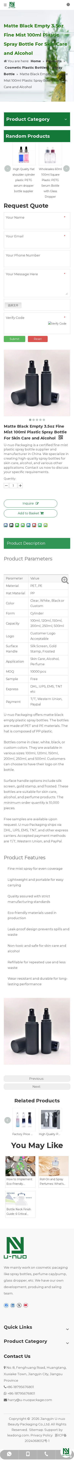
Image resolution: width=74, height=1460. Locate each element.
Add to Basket (28, 513)
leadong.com (18, 1435)
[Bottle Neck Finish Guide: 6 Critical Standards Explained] (20, 1198)
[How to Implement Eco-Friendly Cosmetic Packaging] (20, 1166)
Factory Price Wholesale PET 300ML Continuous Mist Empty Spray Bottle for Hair (23, 1134)
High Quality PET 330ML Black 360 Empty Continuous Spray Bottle (50, 1134)
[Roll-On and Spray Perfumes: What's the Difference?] (53, 1166)
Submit (14, 339)
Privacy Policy (42, 1435)
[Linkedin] (12, 1305)
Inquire (28, 503)
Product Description (26, 543)
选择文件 (13, 305)
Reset (38, 339)
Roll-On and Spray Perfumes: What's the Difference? (52, 1182)
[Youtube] (25, 1305)
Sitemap (36, 1430)
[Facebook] (6, 1305)
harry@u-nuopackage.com (30, 1400)
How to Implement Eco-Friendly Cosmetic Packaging (20, 1182)
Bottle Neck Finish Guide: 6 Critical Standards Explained (19, 1212)
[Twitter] (19, 1305)
